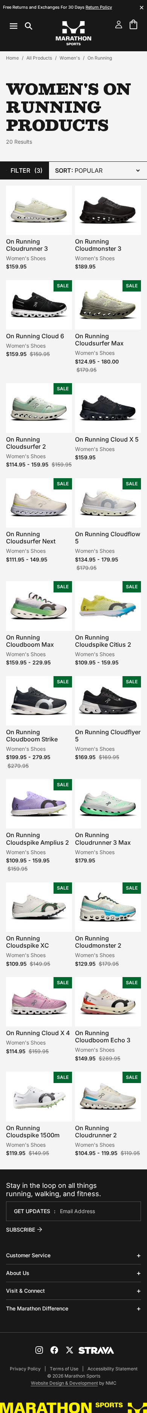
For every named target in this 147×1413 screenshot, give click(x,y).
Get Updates (32, 1211)
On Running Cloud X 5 (107, 439)
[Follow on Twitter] (69, 1350)
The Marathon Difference (37, 1308)
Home (12, 58)
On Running (99, 58)
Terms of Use (64, 1369)
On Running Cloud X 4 (38, 1033)
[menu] (21, 26)
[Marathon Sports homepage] (73, 33)
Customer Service (28, 1255)
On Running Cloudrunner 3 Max (103, 838)
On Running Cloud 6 (35, 336)
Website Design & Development (64, 1383)
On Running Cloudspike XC (27, 941)
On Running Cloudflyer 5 (108, 735)
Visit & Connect (25, 1290)
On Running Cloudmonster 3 (98, 245)
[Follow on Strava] (96, 1350)
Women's (70, 58)
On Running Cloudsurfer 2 (26, 443)
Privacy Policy (25, 1369)
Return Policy (99, 7)
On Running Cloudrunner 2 (96, 1131)
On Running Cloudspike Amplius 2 (37, 838)
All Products (39, 58)
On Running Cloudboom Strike (32, 735)
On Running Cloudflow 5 (107, 537)
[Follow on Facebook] (54, 1350)
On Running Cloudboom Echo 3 (102, 1036)
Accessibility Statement (112, 1369)
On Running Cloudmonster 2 (98, 941)
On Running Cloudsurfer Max (99, 339)
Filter (27, 170)
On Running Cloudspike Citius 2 (103, 641)
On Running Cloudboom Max (30, 641)
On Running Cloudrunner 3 (27, 245)
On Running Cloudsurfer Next (30, 537)
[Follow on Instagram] (39, 1350)
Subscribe (20, 1229)
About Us (17, 1273)
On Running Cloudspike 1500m (33, 1131)
